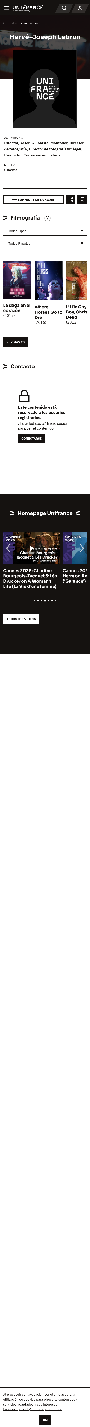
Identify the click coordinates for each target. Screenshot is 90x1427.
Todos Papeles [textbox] (19, 243)
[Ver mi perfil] (80, 8)
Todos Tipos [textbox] (17, 231)
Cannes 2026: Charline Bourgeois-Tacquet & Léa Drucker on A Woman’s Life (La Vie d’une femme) (30, 578)
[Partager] (70, 199)
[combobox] (45, 231)
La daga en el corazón (16, 308)
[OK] (45, 1420)
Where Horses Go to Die (49, 312)
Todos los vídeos (21, 619)
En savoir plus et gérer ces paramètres (32, 1409)
